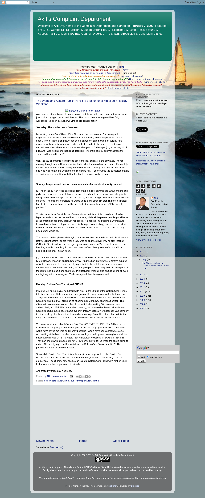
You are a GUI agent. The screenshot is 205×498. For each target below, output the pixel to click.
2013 (142, 283)
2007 (142, 308)
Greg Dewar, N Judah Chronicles (145, 79)
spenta (120, 67)
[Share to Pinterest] (89, 376)
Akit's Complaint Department (74, 19)
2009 (142, 300)
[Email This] (77, 376)
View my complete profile (148, 240)
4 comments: (60, 376)
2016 (142, 256)
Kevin (125, 70)
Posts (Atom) (56, 447)
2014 (142, 279)
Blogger (135, 486)
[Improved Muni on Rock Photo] (82, 110)
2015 (142, 274)
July (144, 259)
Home (83, 440)
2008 (142, 304)
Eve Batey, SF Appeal (131, 76)
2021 (142, 251)
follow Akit (147, 85)
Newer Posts (45, 440)
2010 (142, 296)
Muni (66, 381)
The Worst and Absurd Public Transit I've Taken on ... (155, 265)
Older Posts (121, 440)
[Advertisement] (82, 412)
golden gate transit (53, 381)
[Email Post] (71, 376)
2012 (142, 287)
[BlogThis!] (80, 376)
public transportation (81, 381)
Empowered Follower (155, 82)
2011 (142, 291)
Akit (156, 198)
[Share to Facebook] (86, 376)
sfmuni (96, 381)
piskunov (112, 486)
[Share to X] (83, 376)
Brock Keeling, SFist (117, 88)
